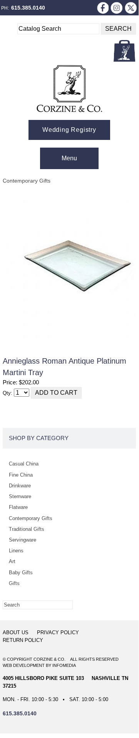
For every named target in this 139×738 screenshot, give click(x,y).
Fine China (21, 475)
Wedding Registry (69, 129)
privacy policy (58, 632)
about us (15, 632)
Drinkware (20, 486)
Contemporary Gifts (26, 181)
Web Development (24, 665)
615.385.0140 (28, 8)
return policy (23, 640)
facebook (102, 8)
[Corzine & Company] (69, 88)
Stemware (20, 496)
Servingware (22, 540)
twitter (131, 8)
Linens (16, 551)
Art (12, 561)
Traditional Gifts (26, 529)
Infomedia (64, 665)
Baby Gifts (21, 572)
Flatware (18, 507)
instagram (117, 8)
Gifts (14, 583)
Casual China (24, 464)
